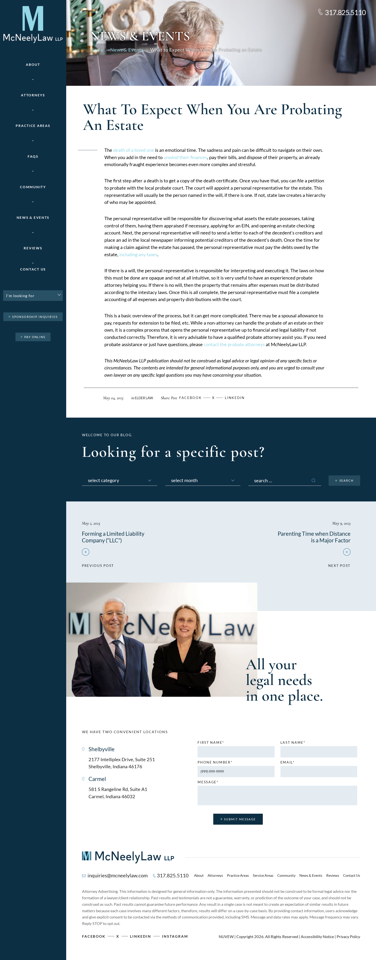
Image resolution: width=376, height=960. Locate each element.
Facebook (94, 936)
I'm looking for (20, 295)
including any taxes (138, 254)
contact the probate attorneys (234, 344)
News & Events (33, 217)
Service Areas (263, 875)
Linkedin (235, 398)
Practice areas (33, 125)
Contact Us (33, 269)
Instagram (175, 936)
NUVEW (226, 936)
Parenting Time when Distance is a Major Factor (314, 537)
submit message (240, 819)
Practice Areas (238, 875)
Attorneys (33, 95)
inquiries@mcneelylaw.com (118, 875)
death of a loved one (133, 150)
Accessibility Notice (317, 936)
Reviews (33, 248)
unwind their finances (185, 157)
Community (33, 187)
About (33, 64)
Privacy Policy (348, 936)
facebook (190, 398)
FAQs (33, 156)
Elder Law (144, 398)
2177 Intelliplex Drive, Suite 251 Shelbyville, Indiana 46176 (122, 762)
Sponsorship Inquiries (35, 316)
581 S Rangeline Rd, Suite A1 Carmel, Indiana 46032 (118, 792)
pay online (35, 337)
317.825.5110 (345, 12)
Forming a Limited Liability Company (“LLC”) (113, 537)
